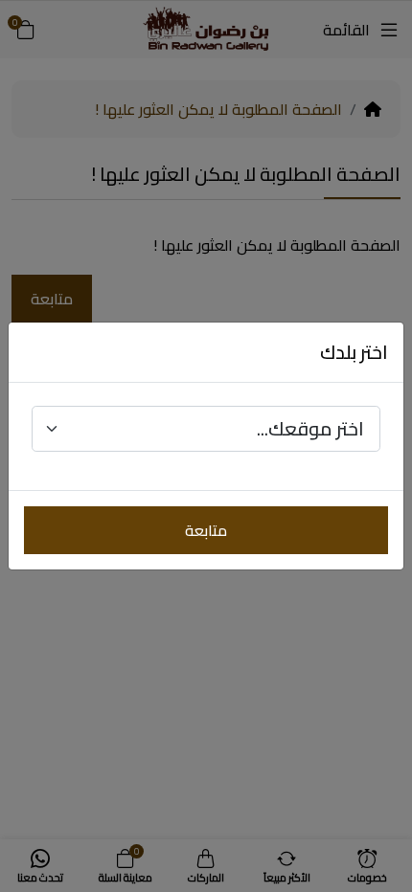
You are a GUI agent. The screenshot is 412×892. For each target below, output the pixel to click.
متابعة (206, 530)
